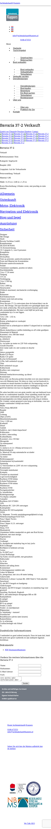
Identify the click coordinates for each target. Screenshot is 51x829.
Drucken (20, 131)
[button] (25, 44)
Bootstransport (26, 98)
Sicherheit (7, 229)
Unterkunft (8, 200)
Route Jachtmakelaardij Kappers (20, 725)
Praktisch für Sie (27, 110)
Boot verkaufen (19, 62)
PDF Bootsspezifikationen (15, 650)
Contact (35, 131)
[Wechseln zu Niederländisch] (12, 27)
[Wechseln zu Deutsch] (12, 31)
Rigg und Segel (10, 217)
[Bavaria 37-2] (6, 134)
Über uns (17, 100)
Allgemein (7, 194)
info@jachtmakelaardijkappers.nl (25, 36)
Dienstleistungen (20, 79)
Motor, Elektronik (12, 206)
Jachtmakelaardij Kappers (10, 3)
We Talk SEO (29, 823)
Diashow (28, 131)
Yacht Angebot (19, 50)
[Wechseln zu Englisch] (12, 29)
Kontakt (16, 112)
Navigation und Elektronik (19, 211)
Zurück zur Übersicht (8, 131)
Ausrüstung (8, 223)
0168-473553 (25, 40)
